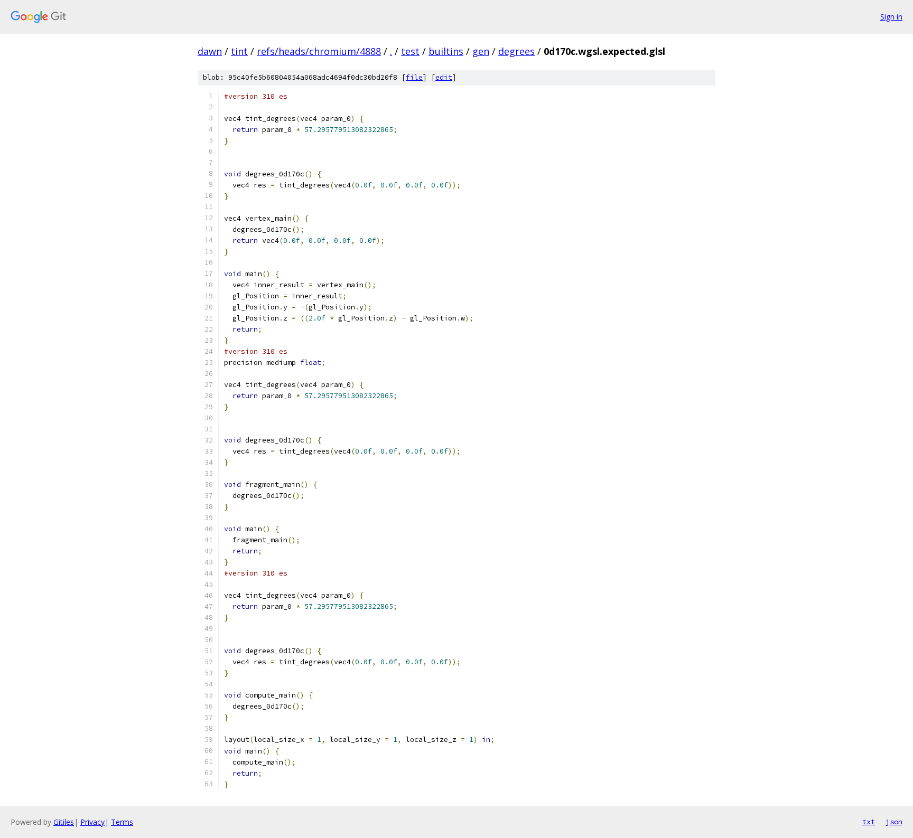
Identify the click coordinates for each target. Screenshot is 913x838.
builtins (445, 51)
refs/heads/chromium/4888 (319, 51)
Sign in (891, 17)
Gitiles (63, 822)
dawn (210, 51)
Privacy (92, 822)
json (894, 821)
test (410, 51)
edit (443, 77)
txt (868, 821)
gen (480, 51)
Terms (122, 822)
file (414, 77)
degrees (516, 51)
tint (239, 51)
